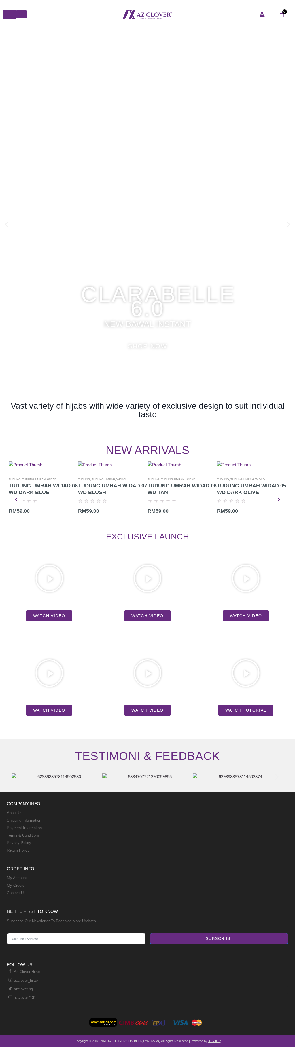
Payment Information (24, 828)
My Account (17, 878)
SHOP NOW (147, 346)
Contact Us (16, 893)
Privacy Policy (19, 843)
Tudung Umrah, (34, 479)
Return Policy (18, 850)
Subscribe (219, 938)
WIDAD (51, 479)
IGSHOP (214, 1041)
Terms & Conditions (23, 835)
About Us (14, 813)
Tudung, (15, 479)
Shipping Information (24, 820)
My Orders (15, 885)
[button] (6, 224)
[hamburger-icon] (9, 14)
